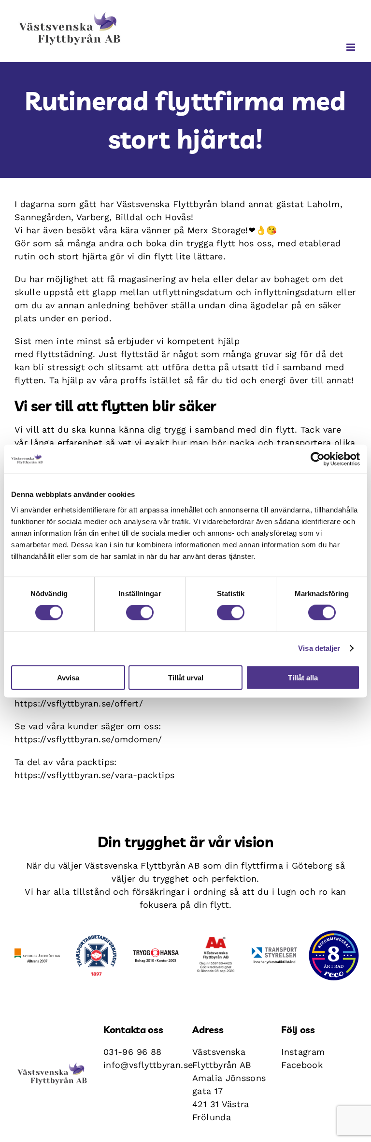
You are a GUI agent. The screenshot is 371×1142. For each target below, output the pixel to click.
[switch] (140, 612)
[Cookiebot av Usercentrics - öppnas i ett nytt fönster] (317, 459)
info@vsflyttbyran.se (148, 1065)
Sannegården (42, 217)
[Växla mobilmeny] (351, 47)
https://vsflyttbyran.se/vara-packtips (94, 775)
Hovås (178, 217)
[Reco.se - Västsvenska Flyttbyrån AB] (333, 955)
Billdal (129, 217)
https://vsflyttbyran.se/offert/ (78, 703)
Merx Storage (216, 230)
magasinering (147, 279)
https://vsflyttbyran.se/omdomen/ (88, 739)
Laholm (323, 204)
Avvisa (68, 677)
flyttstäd (139, 354)
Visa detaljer (319, 648)
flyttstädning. (65, 354)
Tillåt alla (303, 677)
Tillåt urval (185, 677)
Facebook (302, 1065)
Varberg (93, 217)
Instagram (303, 1052)
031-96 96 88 (132, 1052)
